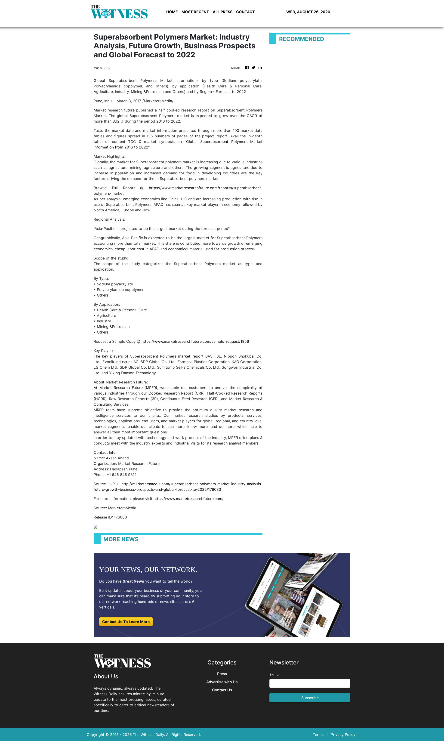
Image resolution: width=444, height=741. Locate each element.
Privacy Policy (343, 734)
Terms (318, 734)
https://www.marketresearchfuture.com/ (189, 498)
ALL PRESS (222, 11)
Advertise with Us (222, 682)
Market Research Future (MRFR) (128, 387)
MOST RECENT (195, 11)
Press (222, 674)
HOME (172, 11)
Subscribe (310, 697)
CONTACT (245, 11)
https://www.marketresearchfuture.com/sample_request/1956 (195, 341)
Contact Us (222, 690)
